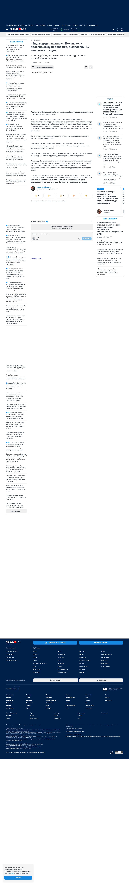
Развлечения (83, 666)
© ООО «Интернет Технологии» (36, 752)
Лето (59, 660)
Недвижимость (11, 25)
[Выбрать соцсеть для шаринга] (91, 67)
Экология (104, 660)
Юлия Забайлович (44, 187)
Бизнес (35, 654)
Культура (61, 657)
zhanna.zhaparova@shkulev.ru (14, 745)
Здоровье (36, 672)
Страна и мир (105, 657)
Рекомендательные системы (73, 734)
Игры (86, 25)
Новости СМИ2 (36, 259)
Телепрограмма (40, 25)
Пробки (75, 25)
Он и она (82, 651)
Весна (35, 657)
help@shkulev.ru (18, 740)
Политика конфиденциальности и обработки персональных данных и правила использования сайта (93, 736)
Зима (59, 651)
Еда (34, 666)
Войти (37, 239)
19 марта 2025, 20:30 (36, 62)
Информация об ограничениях (74, 728)
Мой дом (61, 663)
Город (35, 660)
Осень (81, 654)
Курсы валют (66, 25)
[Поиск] (113, 29)
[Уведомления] (117, 29)
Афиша (50, 25)
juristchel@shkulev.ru (49, 739)
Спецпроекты (105, 666)
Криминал (61, 654)
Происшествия (84, 660)
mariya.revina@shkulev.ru (12, 748)
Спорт (103, 651)
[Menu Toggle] (7, 29)
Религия (82, 669)
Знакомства (22, 25)
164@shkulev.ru (27, 737)
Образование (62, 672)
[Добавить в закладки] (86, 67)
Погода (30, 25)
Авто (34, 651)
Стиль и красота (106, 654)
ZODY (81, 25)
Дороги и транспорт (39, 663)
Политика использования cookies (75, 731)
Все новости (16, 42)
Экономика (104, 663)
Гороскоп (57, 25)
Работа (81, 663)
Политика (82, 657)
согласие (11, 873)
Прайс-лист (10, 654)
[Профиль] (122, 29)
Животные (36, 669)
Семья (81, 672)
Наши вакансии (11, 660)
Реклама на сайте (12, 651)
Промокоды (93, 25)
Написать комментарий (44, 67)
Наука (60, 666)
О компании (10, 657)
